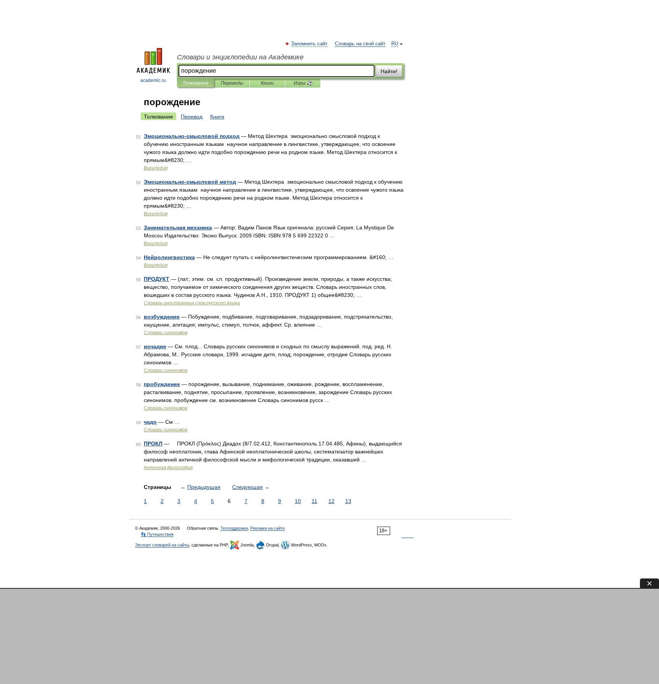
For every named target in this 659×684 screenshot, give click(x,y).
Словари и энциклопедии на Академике (240, 57)
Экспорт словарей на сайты (162, 545)
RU (394, 43)
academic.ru (153, 80)
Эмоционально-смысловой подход (191, 136)
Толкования (195, 83)
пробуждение (162, 384)
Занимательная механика (178, 227)
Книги (267, 83)
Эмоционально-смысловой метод (190, 182)
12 (331, 501)
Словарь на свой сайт (360, 43)
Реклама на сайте (267, 528)
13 (348, 501)
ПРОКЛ (153, 444)
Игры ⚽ (303, 83)
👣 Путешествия (157, 534)
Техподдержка (234, 528)
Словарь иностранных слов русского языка (192, 303)
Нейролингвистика (169, 257)
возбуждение (162, 317)
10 (298, 501)
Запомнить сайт (310, 43)
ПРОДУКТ (156, 279)
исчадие (155, 346)
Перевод (192, 117)
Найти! (389, 71)
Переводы (232, 83)
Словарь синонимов (165, 332)
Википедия (155, 168)
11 (314, 501)
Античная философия (168, 467)
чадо (150, 422)
